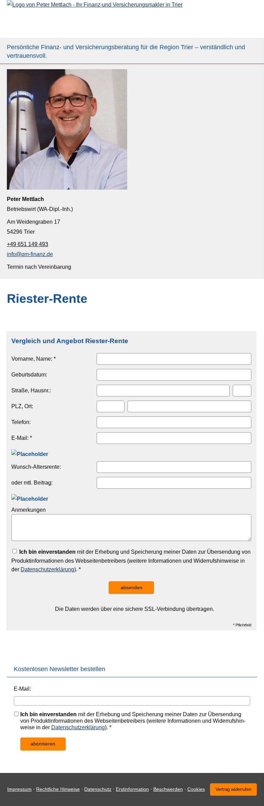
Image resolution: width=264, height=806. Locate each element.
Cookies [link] (196, 789)
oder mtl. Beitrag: (32, 483)
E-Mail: (22, 689)
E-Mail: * (21, 438)
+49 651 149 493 (27, 244)
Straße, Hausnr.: (31, 390)
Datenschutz (97, 789)
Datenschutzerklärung (47, 569)
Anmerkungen (28, 510)
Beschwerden (168, 789)
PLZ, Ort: (22, 406)
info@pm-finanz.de (30, 254)
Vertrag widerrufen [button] (233, 789)
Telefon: (21, 422)
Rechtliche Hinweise (58, 789)
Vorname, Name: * (33, 359)
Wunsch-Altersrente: (36, 467)
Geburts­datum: (29, 375)
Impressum (19, 789)
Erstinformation (132, 789)
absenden (131, 587)
